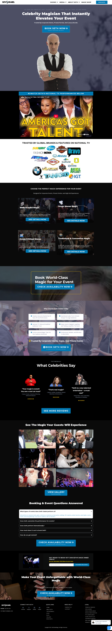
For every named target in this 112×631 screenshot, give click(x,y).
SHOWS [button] (53, 2)
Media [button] (62, 2)
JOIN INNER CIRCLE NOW (81, 564)
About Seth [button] (73, 2)
